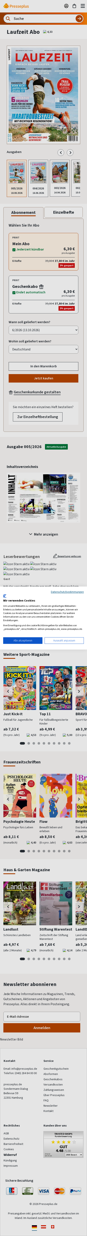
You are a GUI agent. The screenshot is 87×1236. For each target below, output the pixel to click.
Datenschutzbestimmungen (67, 592)
